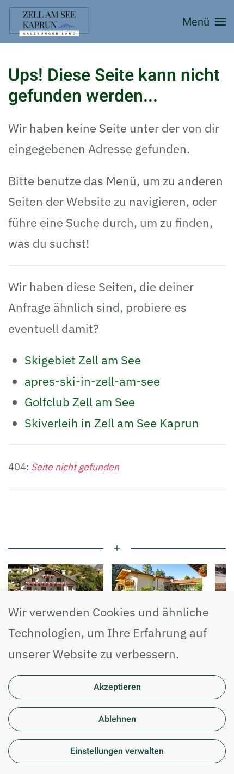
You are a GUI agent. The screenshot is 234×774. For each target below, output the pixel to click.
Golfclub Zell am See (79, 402)
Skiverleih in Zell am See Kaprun (111, 423)
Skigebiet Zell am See (82, 360)
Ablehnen (117, 719)
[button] (204, 21)
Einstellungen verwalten (117, 751)
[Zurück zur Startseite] (50, 21)
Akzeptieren (117, 687)
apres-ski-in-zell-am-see (92, 381)
